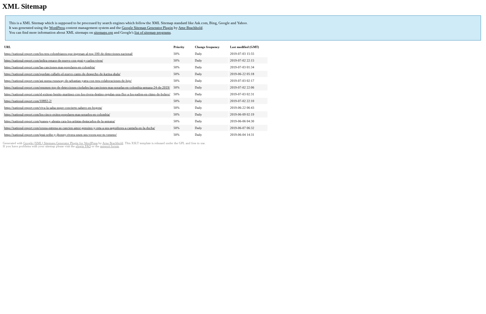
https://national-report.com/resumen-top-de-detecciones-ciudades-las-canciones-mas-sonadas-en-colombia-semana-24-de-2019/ (87, 87)
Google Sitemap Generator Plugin (147, 28)
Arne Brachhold (190, 28)
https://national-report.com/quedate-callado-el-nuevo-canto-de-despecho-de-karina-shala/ (62, 74)
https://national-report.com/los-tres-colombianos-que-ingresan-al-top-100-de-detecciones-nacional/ (68, 53)
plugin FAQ (83, 146)
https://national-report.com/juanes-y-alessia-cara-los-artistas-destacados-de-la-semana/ (59, 121)
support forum (109, 146)
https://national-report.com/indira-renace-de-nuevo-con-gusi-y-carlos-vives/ (53, 60)
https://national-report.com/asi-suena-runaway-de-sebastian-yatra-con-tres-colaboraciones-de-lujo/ (68, 80)
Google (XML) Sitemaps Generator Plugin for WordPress (60, 143)
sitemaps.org (103, 32)
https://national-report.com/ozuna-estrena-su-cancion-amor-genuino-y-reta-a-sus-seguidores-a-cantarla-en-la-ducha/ (79, 128)
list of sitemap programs (152, 32)
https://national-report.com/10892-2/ (28, 101)
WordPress (57, 28)
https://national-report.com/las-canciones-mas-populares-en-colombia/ (49, 67)
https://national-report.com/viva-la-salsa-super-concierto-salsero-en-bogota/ (53, 107)
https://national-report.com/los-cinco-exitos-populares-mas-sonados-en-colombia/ (57, 114)
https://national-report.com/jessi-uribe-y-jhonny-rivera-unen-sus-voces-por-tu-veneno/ (60, 134)
